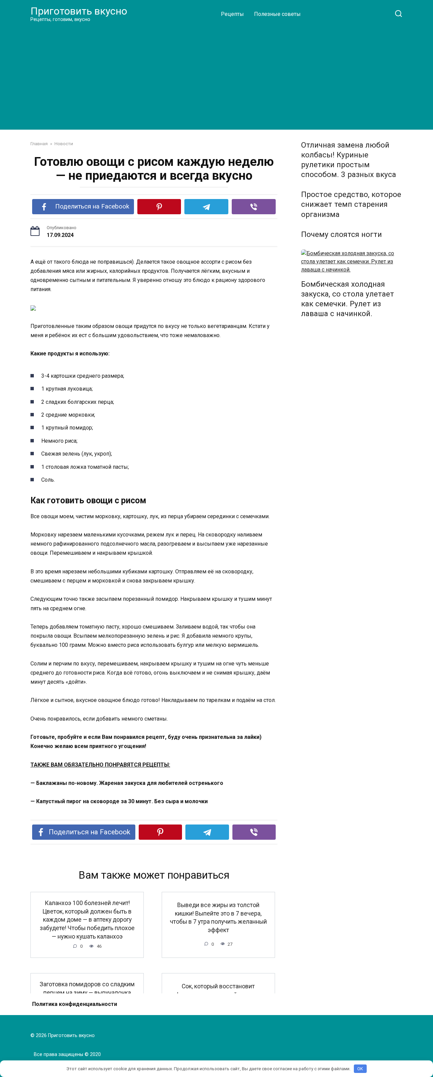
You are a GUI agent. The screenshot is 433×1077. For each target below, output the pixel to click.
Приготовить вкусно (78, 11)
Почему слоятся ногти (341, 234)
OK (360, 1068)
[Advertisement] (216, 75)
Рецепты (232, 14)
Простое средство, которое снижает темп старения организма (351, 204)
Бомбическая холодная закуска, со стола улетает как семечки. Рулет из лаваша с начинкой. (347, 299)
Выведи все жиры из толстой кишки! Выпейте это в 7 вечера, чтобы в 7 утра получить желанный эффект (218, 917)
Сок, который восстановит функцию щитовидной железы (218, 990)
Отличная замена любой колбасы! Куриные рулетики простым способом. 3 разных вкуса (348, 159)
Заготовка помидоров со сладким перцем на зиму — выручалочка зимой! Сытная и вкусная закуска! (87, 992)
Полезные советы (277, 14)
